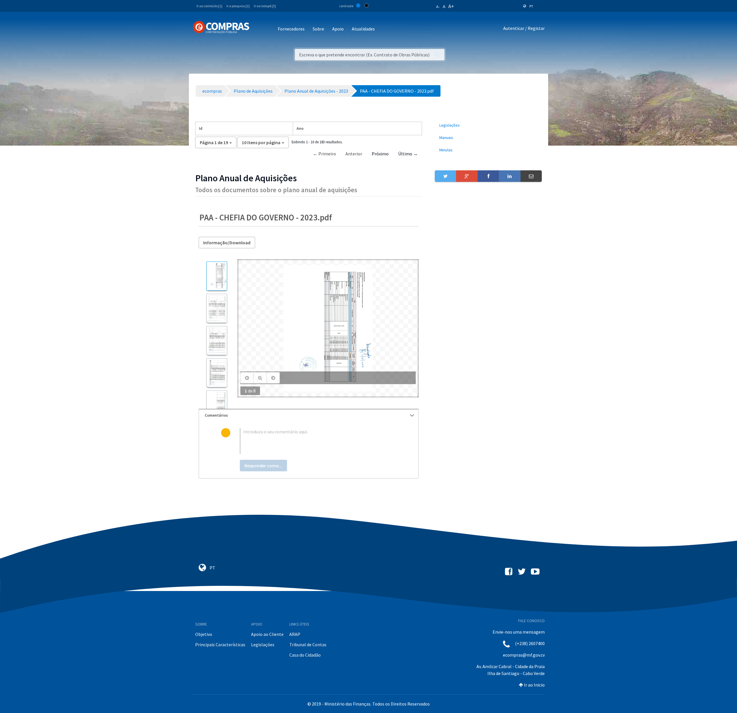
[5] (216, 405)
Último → (408, 154)
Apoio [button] (338, 29)
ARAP (294, 634)
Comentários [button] (216, 415)
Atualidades (363, 29)
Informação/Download (226, 242)
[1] (216, 276)
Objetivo (203, 634)
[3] (216, 340)
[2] (216, 308)
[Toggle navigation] (257, 29)
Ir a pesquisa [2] (238, 6)
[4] (216, 372)
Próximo (380, 154)
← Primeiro (324, 154)
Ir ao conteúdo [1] (209, 6)
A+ (451, 6)
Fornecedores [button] (291, 29)
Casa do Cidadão (305, 655)
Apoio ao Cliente (267, 634)
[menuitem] (488, 125)
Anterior (353, 154)
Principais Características (220, 644)
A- (438, 6)
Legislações (262, 644)
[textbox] (318, 441)
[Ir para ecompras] (221, 27)
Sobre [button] (318, 29)
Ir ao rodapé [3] (265, 6)
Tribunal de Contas (307, 644)
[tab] (308, 415)
